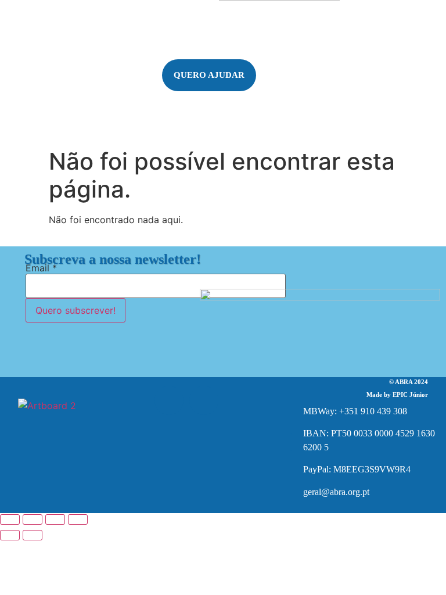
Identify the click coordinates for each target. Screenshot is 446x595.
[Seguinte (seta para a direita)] (32, 535)
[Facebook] (169, 400)
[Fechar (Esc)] (78, 519)
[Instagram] (203, 400)
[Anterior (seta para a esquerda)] (10, 535)
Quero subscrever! (75, 310)
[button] (47, 101)
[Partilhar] (55, 519)
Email (41, 268)
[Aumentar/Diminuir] (10, 519)
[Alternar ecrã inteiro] (32, 519)
